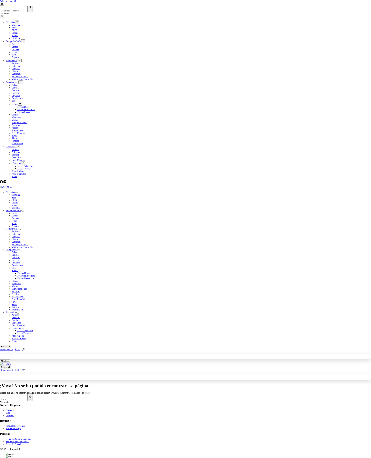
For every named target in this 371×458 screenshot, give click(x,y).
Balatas (15, 252)
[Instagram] (4, 182)
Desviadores (17, 265)
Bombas (15, 320)
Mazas (15, 286)
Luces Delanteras (25, 330)
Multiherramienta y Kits (22, 247)
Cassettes (16, 260)
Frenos (15, 270)
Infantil (15, 205)
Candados (16, 322)
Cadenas (15, 255)
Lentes (15, 215)
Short (14, 223)
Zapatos (15, 226)
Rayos (14, 302)
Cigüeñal (16, 262)
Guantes (15, 218)
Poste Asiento (18, 296)
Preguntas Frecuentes (15, 426)
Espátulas (16, 231)
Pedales (15, 294)
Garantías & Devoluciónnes (18, 439)
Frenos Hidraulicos (26, 275)
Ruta (14, 197)
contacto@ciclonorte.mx (13, 185)
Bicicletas (10, 192)
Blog (8, 413)
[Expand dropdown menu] (23, 211)
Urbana (15, 202)
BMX (14, 200)
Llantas (15, 281)
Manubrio (16, 283)
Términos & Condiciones (17, 441)
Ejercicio (16, 208)
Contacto (10, 415)
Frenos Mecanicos (25, 278)
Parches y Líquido (20, 244)
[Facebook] (1, 182)
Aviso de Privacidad (15, 444)
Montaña (16, 195)
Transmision (17, 309)
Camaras (16, 257)
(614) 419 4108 (38, 185)
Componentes (12, 249)
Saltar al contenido (8, 1)
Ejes (14, 268)
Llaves (15, 239)
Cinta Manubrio (19, 325)
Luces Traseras (24, 333)
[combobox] (13, 399)
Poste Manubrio (19, 299)
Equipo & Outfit (13, 210)
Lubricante (16, 242)
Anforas (15, 315)
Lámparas (16, 328)
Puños (14, 341)
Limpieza (16, 236)
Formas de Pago (13, 428)
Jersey (14, 221)
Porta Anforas (18, 336)
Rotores (15, 307)
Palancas (16, 291)
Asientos (16, 317)
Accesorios (11, 312)
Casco (14, 213)
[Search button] (29, 397)
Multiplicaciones (19, 289)
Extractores (17, 234)
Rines (14, 304)
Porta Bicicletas (19, 338)
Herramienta (11, 228)
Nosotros (10, 410)
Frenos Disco (23, 273)
